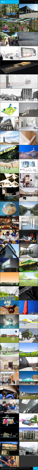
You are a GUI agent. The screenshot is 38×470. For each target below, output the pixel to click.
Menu (36, 1)
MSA (3, 2)
